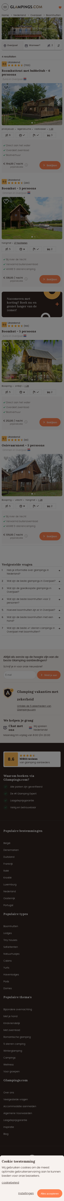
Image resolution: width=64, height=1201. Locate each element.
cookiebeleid (10, 1183)
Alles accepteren (50, 1193)
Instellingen (26, 1193)
